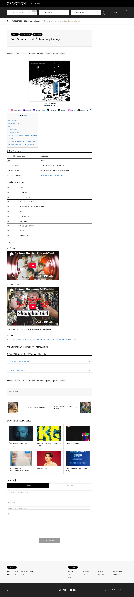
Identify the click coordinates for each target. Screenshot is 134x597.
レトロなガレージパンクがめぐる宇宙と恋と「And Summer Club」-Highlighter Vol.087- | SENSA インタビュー (43, 339)
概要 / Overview (12, 120)
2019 (31, 571)
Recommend (37, 34)
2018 (26, 571)
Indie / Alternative (25, 34)
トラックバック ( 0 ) (70, 485)
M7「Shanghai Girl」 (16, 132)
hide (25, 115)
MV (9, 126)
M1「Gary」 (13, 129)
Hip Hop (100, 571)
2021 (14, 34)
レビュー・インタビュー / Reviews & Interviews (22, 135)
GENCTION (67, 590)
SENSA (12, 138)
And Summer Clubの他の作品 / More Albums (21, 141)
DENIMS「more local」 (17, 370)
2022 (22, 574)
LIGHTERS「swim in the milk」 (20, 361)
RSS (7, 590)
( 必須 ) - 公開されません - (17, 508)
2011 (13, 571)
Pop (84, 574)
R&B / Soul (101, 574)
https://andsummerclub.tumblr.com (52, 175)
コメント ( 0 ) (27, 485)
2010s (8, 571)
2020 (13, 574)
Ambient (70, 571)
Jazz (69, 574)
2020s (8, 574)
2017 (22, 571)
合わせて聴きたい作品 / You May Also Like (21, 145)
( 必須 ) (11, 502)
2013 (17, 571)
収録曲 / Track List (13, 123)
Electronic (86, 571)
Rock (69, 577)
